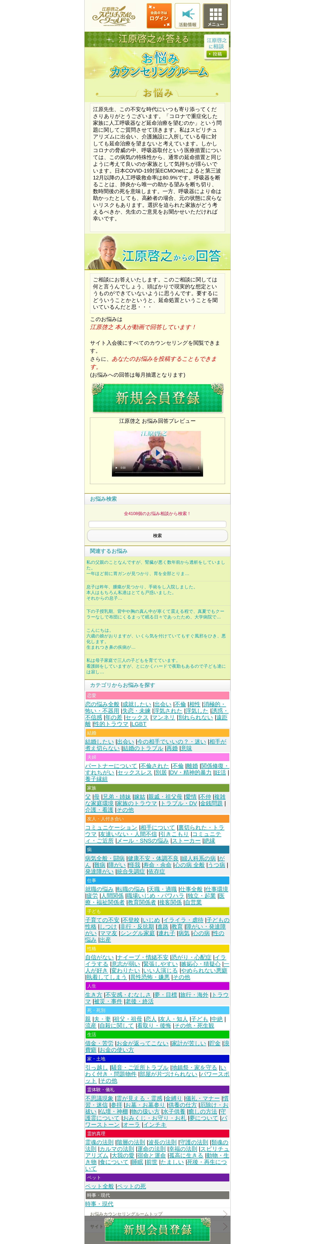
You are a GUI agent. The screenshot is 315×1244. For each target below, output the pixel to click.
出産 (105, 940)
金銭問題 (211, 803)
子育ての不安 (102, 920)
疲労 (92, 896)
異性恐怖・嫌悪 (150, 977)
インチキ (155, 1124)
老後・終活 (139, 1001)
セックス (137, 717)
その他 (125, 810)
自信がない (99, 957)
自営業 (193, 902)
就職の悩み (99, 889)
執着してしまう (107, 977)
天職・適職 (163, 889)
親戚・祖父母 (165, 797)
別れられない (195, 717)
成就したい (136, 704)
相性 (194, 704)
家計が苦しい (189, 1043)
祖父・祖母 (128, 1019)
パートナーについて (111, 766)
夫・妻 (102, 1019)
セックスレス (134, 772)
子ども (199, 1019)
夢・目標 (165, 995)
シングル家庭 (137, 933)
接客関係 (170, 902)
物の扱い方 (145, 1111)
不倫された (154, 766)
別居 (161, 772)
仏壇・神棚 (114, 1111)
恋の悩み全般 (102, 704)
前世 (152, 1162)
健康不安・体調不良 (153, 858)
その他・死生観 (194, 1025)
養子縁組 (96, 779)
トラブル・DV (178, 803)
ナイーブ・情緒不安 (142, 957)
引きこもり (174, 834)
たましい (172, 1162)
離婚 (192, 766)
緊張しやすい (160, 964)
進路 (162, 926)
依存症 (156, 871)
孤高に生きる (186, 1155)
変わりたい (125, 970)
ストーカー (186, 840)
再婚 (172, 748)
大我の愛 (123, 1155)
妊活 (220, 772)
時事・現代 (99, 1204)
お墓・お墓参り (145, 1105)
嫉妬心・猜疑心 (201, 964)
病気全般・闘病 (105, 858)
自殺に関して (117, 1025)
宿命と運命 (151, 1155)
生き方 (93, 995)
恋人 (151, 1019)
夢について (203, 1118)
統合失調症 (131, 871)
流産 (90, 1025)
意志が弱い (126, 964)
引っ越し (96, 1067)
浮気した (197, 711)
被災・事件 (108, 1001)
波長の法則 (162, 1142)
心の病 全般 (190, 865)
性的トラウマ (111, 724)
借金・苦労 (99, 1043)
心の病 (201, 933)
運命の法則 (151, 1149)
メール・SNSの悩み (143, 840)
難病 (99, 865)
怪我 (134, 865)
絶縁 (209, 840)
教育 (177, 926)
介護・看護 (99, 810)
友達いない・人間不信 (128, 834)
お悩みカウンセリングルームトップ (126, 1214)
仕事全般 (191, 889)
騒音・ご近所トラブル (140, 1067)
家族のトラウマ (137, 803)
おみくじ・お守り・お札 (154, 1118)
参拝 (116, 1105)
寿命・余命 (157, 865)
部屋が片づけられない (168, 1074)
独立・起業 (202, 896)
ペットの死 (131, 1186)
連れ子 (166, 933)
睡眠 (137, 1162)
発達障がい (99, 871)
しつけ (108, 926)
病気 (184, 933)
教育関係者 (142, 902)
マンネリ (163, 717)
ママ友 (108, 933)
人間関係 (112, 896)
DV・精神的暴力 (191, 772)
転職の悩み (131, 889)
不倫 (180, 704)
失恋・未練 (136, 711)
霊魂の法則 (99, 1142)
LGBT (139, 724)
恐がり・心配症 (191, 957)
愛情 (191, 797)
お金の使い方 (117, 1050)
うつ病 (216, 865)
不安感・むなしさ (128, 995)
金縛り (173, 1098)
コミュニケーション (111, 827)
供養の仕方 (182, 1105)
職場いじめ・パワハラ (155, 896)
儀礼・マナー (203, 1098)
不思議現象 (99, 1098)
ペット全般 (99, 1186)
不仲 (205, 797)
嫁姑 (139, 797)
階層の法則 (131, 1142)
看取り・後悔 (154, 1025)
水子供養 (174, 1111)
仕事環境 (217, 889)
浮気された (168, 711)
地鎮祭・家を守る (194, 1067)
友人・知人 (174, 1019)
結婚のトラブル (143, 748)
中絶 (217, 1019)
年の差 (113, 717)
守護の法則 (194, 1142)
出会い (163, 704)
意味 (186, 748)
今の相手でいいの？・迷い (171, 741)
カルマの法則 (117, 1149)
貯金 (215, 1043)
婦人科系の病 (199, 858)
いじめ (151, 920)
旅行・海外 (194, 995)
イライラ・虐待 (183, 920)
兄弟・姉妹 (117, 797)
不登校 (130, 920)
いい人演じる (160, 970)
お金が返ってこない (142, 1043)
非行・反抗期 (137, 926)
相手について (158, 827)
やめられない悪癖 (204, 970)
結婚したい (99, 741)
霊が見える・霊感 (139, 1098)
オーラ (131, 1124)
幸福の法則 (183, 1149)
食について (114, 1162)
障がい (117, 865)
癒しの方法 (202, 1111)
